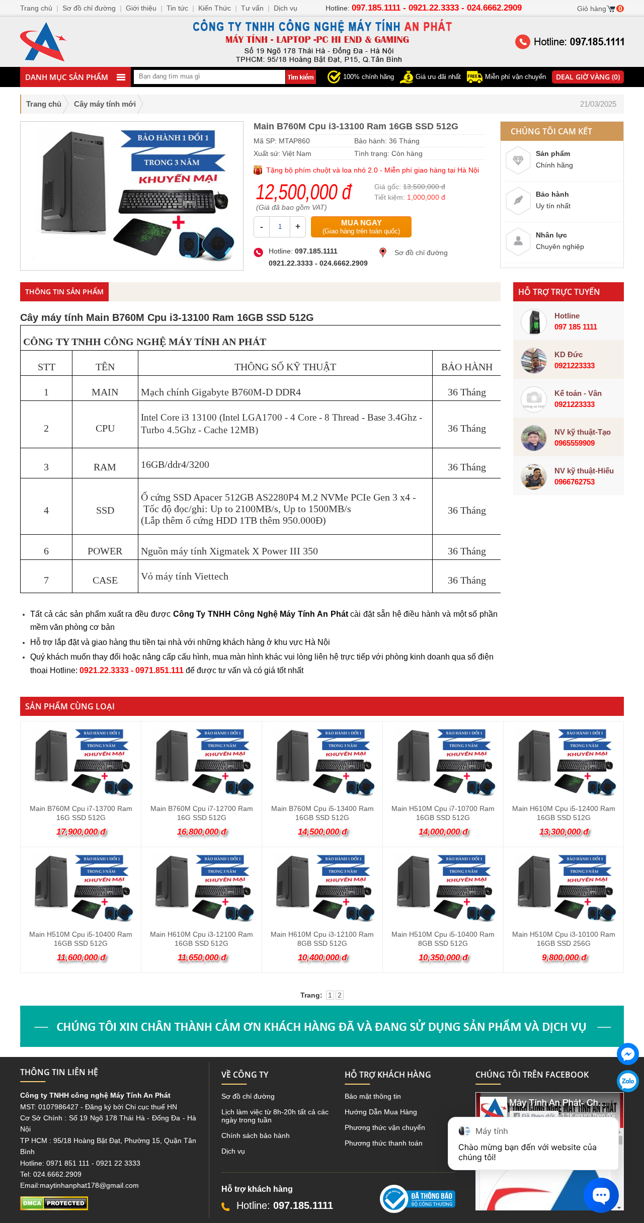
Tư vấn (252, 8)
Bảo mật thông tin (373, 1096)
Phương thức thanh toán (384, 1143)
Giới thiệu (141, 8)
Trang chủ (43, 104)
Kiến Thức (214, 8)
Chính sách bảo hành (255, 1135)
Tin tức (177, 8)
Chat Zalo (624, 1100)
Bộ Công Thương (407, 1217)
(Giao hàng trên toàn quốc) (361, 226)
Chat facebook (628, 1073)
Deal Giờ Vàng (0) (588, 76)
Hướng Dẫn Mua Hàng (381, 1112)
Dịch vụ (233, 1151)
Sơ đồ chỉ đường (421, 253)
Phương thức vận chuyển (385, 1127)
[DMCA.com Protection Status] (54, 1208)
